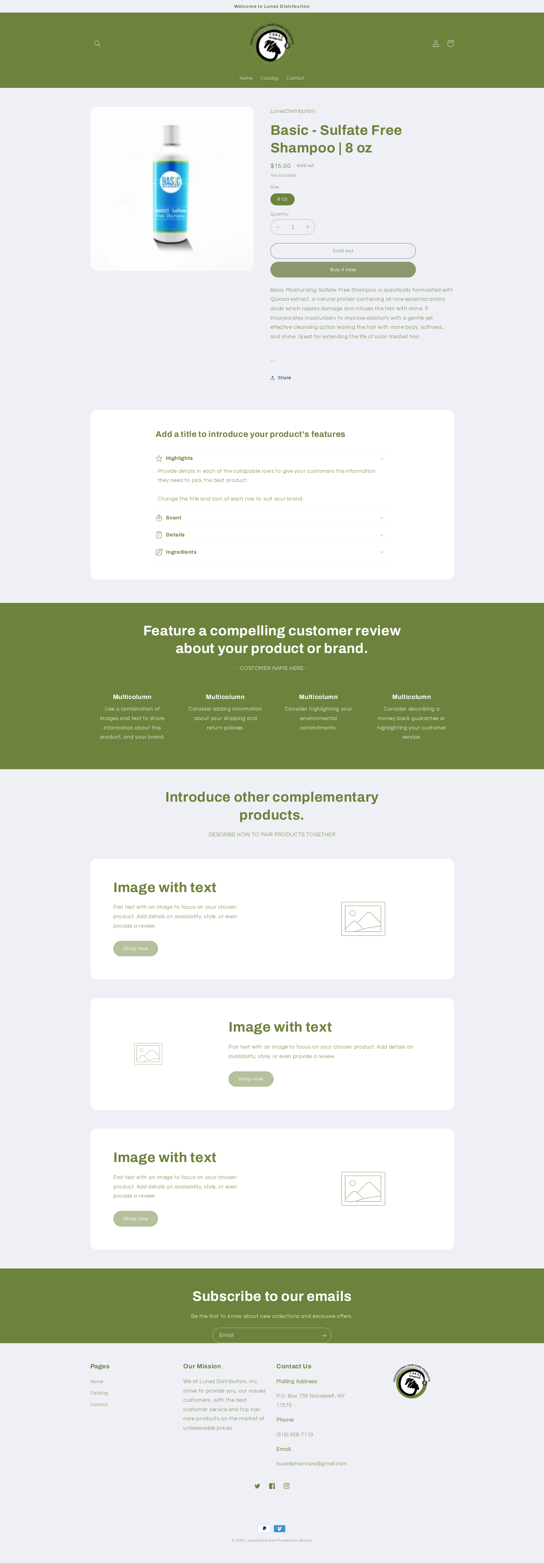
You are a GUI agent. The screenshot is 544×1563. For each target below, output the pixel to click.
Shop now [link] (135, 948)
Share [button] (284, 377)
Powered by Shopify (295, 1540)
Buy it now (343, 269)
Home (97, 1381)
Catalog (99, 1393)
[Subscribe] (324, 1335)
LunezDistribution (261, 1540)
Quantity (279, 214)
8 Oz (282, 199)
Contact (99, 1404)
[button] (97, 43)
